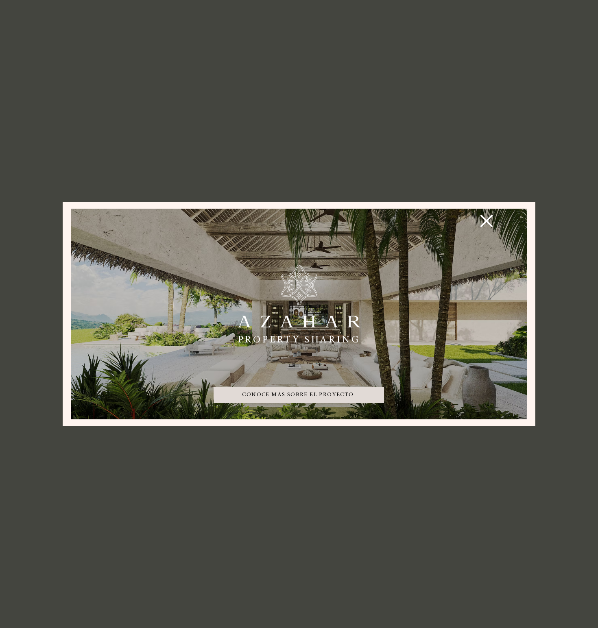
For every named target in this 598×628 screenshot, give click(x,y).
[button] (486, 221)
